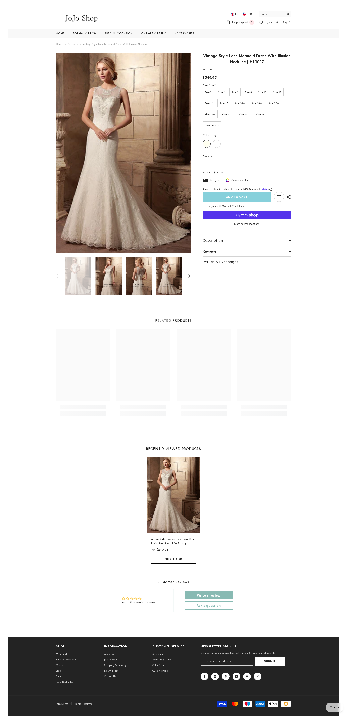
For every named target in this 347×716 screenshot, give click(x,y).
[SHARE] (287, 197)
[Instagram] (215, 676)
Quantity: (208, 156)
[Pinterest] (226, 676)
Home (59, 44)
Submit (270, 661)
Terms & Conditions (233, 206)
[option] (123, 153)
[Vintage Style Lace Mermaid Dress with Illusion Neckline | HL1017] (173, 495)
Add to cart (238, 197)
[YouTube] (247, 676)
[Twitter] (257, 676)
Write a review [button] (208, 595)
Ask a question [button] (209, 605)
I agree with (214, 206)
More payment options (246, 224)
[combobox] (272, 14)
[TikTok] (236, 676)
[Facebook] (204, 676)
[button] (57, 276)
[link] (279, 197)
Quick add (173, 559)
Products (73, 44)
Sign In (287, 22)
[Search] (275, 14)
